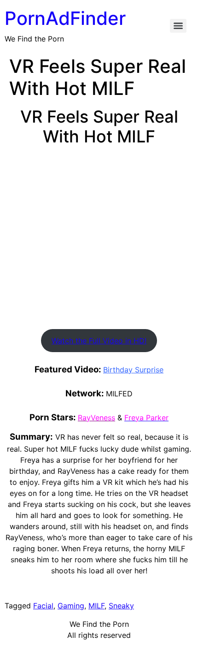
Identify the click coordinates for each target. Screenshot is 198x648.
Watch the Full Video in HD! (99, 340)
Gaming (71, 605)
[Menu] (178, 26)
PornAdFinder (65, 18)
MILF (96, 605)
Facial (43, 605)
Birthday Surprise (133, 369)
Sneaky (121, 605)
